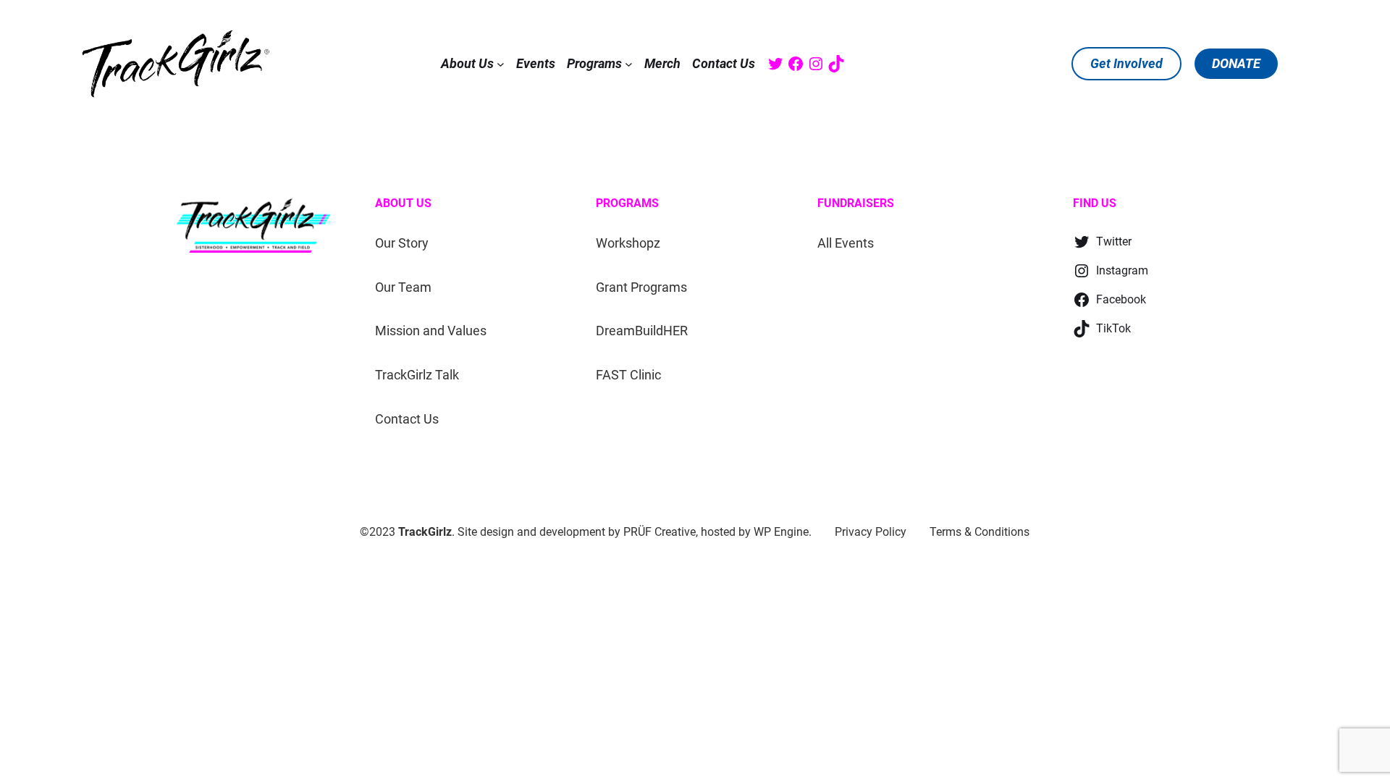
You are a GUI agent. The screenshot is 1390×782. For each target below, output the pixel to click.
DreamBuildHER (642, 330)
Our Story (402, 243)
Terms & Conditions (979, 532)
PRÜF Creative (659, 532)
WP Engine (781, 532)
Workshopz (628, 243)
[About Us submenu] (501, 64)
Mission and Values (430, 330)
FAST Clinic (628, 374)
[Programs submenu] (629, 64)
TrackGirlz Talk (417, 374)
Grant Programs (641, 287)
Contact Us (407, 418)
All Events (845, 243)
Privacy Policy (870, 532)
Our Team (403, 287)
